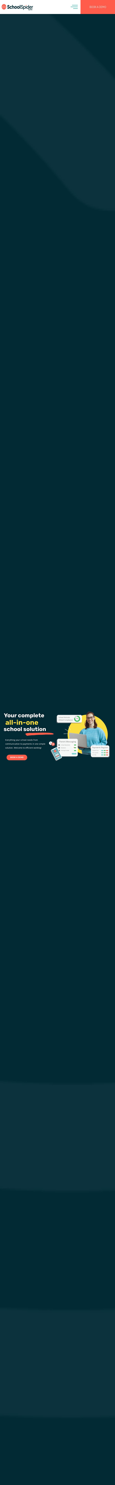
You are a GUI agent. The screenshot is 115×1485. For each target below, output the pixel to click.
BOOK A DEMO (17, 757)
